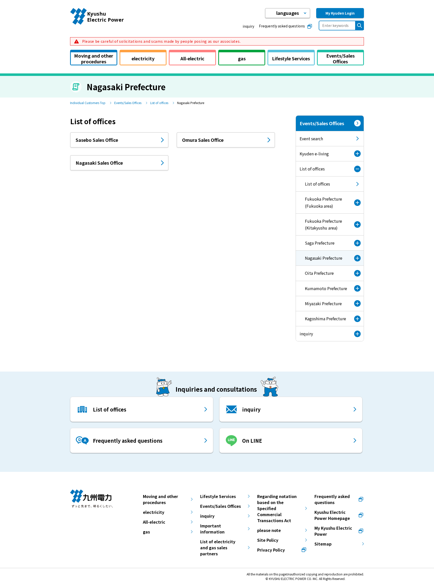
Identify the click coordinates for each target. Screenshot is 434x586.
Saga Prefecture (320, 243)
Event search (311, 139)
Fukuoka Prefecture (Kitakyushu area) (323, 224)
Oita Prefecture (319, 273)
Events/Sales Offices (127, 103)
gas (146, 532)
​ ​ (161, 41)
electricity (153, 512)
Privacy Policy (271, 550)
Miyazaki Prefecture (323, 303)
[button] (287, 13)
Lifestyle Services (218, 496)
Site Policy (267, 540)
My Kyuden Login (340, 13)
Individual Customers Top (87, 103)
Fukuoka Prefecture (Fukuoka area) (323, 202)
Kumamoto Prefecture (326, 288)
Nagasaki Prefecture (319, 260)
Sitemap (323, 544)
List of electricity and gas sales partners (217, 547)
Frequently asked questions (282, 25)
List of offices (159, 103)
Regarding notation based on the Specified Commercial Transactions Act (277, 508)
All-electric (154, 522)
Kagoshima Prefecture (325, 318)
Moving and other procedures (160, 499)
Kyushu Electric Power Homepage (332, 515)
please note (269, 530)
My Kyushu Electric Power (333, 531)
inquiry (248, 26)
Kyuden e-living (314, 154)
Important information (212, 529)
